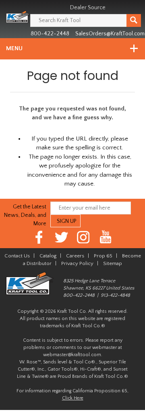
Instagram (84, 237)
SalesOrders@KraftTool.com (110, 34)
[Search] (133, 20)
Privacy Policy (77, 263)
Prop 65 (103, 256)
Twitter (61, 237)
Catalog (47, 256)
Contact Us (17, 256)
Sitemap (112, 263)
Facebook (39, 237)
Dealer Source (88, 7)
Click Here (72, 398)
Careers (75, 256)
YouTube (106, 237)
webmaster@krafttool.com (72, 354)
